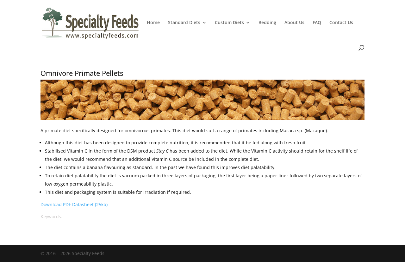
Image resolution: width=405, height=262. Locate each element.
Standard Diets (184, 22)
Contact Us (341, 22)
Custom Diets (229, 22)
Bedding (267, 22)
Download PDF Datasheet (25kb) (74, 204)
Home (153, 22)
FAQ (317, 22)
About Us (294, 22)
